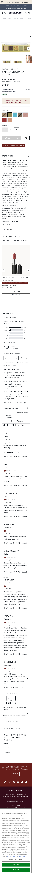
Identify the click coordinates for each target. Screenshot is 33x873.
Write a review (6, 81)
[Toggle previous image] (1, 36)
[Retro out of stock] (25, 114)
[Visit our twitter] (9, 782)
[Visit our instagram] (14, 782)
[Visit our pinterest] (26, 782)
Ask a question (17, 81)
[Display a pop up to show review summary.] (16, 285)
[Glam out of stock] (4, 114)
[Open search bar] (5, 13)
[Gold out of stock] (9, 114)
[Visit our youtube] (18, 782)
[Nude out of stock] (9, 120)
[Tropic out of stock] (15, 114)
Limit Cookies (16, 864)
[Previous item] (3, 270)
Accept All (16, 869)
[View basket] (28, 13)
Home (4, 18)
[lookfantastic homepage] (15, 13)
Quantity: (6, 126)
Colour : (5, 110)
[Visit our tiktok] (22, 782)
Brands (10, 18)
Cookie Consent (16, 805)
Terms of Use (22, 856)
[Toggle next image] (30, 36)
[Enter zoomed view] (28, 48)
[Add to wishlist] (26, 138)
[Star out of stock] (20, 114)
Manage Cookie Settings (16, 859)
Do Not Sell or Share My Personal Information (16, 808)
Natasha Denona (19, 18)
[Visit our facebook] (5, 782)
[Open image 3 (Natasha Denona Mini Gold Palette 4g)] (28, 58)
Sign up (15, 774)
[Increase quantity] (16, 130)
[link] (25, 13)
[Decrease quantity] (5, 130)
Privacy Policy (11, 856)
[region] (16, 840)
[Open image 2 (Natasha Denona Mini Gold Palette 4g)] (17, 58)
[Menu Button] (2, 13)
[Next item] (28, 270)
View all (27, 89)
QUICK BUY (17, 291)
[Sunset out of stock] (4, 120)
